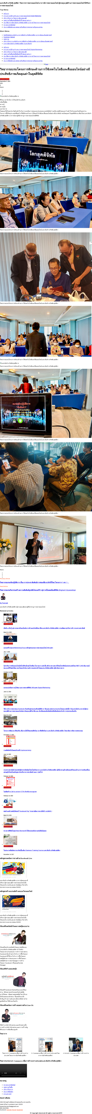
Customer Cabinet (9, 37)
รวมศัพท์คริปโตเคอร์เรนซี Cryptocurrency (17, 750)
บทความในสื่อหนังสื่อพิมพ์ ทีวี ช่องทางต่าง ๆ (17, 20)
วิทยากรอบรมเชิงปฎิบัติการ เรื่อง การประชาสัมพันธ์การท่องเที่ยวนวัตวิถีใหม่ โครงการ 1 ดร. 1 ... (34, 582)
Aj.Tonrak (4, 603)
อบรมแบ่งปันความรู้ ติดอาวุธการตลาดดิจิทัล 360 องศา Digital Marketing (27, 688)
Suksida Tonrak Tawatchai (15, 1110)
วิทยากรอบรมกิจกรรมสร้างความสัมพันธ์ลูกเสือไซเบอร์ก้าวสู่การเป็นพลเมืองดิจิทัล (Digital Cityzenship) (38, 590)
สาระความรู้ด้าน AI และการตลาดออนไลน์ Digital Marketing (22, 16)
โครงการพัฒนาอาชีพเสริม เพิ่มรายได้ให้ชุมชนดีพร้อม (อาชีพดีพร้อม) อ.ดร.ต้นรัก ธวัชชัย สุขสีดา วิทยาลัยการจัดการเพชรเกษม (43, 731)
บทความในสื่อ (8, 807)
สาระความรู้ (7, 746)
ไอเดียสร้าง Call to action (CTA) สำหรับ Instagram (20, 792)
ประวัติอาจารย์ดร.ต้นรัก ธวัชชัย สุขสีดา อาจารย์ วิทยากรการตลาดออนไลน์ (27, 22)
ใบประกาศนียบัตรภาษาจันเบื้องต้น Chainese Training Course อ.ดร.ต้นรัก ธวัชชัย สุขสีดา (32, 850)
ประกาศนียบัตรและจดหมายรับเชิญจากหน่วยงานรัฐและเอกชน (23, 27)
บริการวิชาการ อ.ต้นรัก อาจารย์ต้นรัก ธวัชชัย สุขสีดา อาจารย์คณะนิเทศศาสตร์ (28, 41)
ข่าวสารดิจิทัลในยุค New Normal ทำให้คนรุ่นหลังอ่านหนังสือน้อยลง (25, 831)
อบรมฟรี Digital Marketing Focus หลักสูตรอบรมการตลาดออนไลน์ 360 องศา (28, 648)
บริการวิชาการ (4, 79)
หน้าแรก (6, 13)
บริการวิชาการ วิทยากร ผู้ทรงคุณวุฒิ (15, 18)
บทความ (6, 39)
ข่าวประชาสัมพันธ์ (9, 25)
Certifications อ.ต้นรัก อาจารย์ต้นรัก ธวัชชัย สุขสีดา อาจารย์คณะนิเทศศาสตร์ (28, 35)
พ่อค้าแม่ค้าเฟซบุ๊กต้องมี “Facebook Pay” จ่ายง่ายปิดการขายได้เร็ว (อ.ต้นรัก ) (28, 811)
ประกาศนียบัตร (8, 846)
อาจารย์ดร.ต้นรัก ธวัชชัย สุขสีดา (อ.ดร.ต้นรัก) (18, 43)
